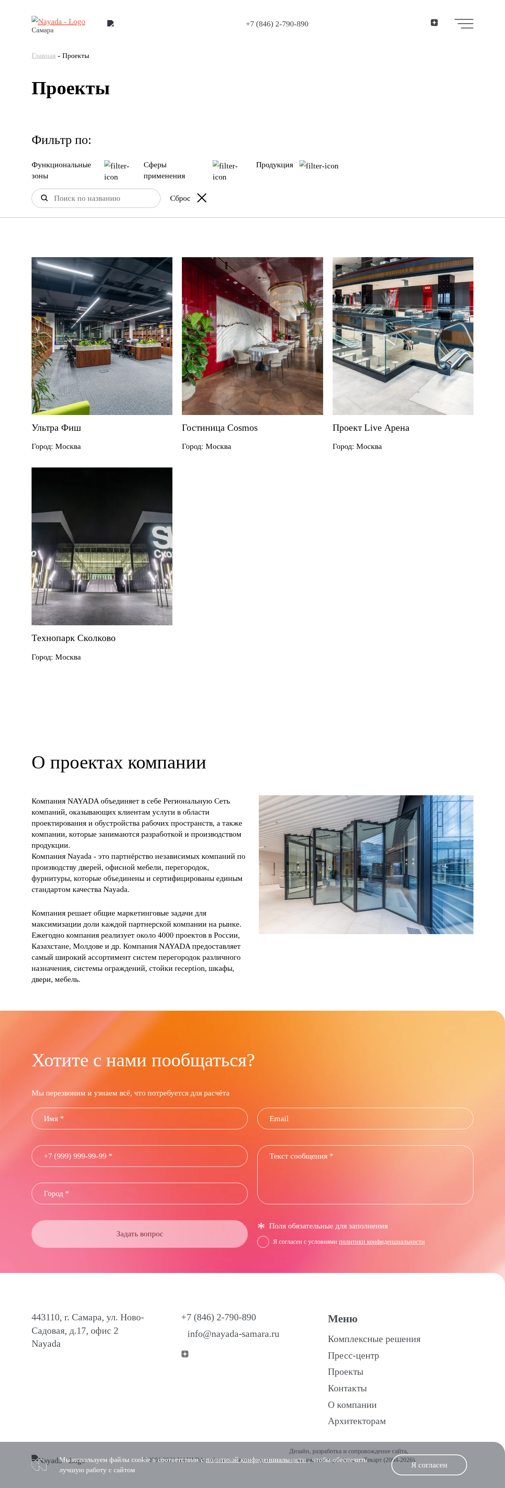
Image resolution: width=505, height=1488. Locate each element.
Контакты (347, 1388)
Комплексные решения (374, 1339)
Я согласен (429, 1464)
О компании (352, 1405)
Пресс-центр (353, 1355)
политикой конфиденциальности (256, 1460)
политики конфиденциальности (382, 1241)
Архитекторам (357, 1421)
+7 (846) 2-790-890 (277, 23)
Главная (44, 56)
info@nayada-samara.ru (233, 1334)
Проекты (345, 1371)
